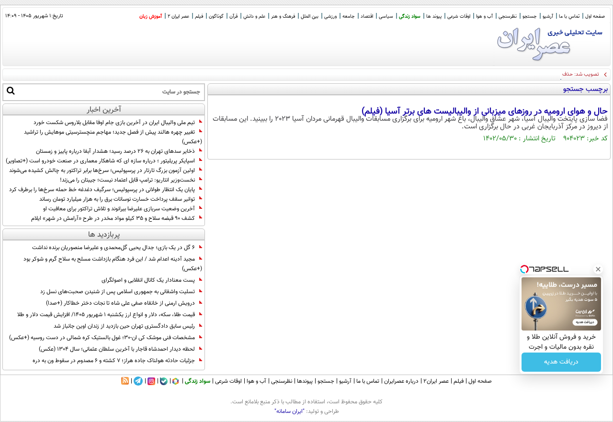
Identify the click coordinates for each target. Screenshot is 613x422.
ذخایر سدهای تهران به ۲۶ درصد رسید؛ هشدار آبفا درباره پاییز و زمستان (115, 151)
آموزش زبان (150, 16)
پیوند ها (434, 16)
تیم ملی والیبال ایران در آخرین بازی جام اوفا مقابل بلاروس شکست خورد (114, 122)
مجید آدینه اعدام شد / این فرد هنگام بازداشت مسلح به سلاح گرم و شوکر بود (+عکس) (112, 264)
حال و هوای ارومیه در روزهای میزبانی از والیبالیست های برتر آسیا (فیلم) (485, 111)
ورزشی (330, 16)
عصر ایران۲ (436, 381)
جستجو (529, 16)
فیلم (199, 16)
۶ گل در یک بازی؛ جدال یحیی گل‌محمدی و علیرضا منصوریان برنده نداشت (113, 247)
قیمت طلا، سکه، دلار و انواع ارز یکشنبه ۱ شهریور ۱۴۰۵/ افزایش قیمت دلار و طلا (106, 314)
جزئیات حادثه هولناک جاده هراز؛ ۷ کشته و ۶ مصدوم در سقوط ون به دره (114, 360)
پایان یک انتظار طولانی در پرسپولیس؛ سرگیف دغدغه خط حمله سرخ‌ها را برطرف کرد (102, 189)
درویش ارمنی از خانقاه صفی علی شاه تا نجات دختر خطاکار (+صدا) (120, 303)
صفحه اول (595, 16)
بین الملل (309, 16)
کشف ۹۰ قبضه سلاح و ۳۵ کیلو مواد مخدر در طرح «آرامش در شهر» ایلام (113, 218)
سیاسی (386, 16)
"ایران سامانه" (289, 411)
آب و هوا (484, 16)
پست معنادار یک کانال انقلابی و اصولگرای (148, 280)
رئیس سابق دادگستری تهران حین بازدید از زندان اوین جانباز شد (124, 326)
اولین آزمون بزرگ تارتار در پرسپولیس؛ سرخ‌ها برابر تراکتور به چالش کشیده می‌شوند (102, 170)
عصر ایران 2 (178, 16)
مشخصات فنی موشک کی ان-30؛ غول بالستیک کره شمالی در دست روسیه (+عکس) (102, 337)
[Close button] (598, 269)
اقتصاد (367, 16)
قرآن (233, 16)
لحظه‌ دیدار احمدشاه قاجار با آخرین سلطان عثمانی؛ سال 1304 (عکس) (117, 349)
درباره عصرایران (401, 381)
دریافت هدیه (561, 362)
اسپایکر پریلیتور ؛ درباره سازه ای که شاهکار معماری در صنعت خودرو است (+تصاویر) (100, 161)
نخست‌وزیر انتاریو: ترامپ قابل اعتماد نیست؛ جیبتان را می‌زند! (127, 180)
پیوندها (305, 381)
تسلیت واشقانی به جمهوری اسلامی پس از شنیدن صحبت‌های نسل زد (117, 291)
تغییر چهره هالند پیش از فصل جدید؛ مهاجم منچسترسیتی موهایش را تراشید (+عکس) (113, 137)
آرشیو (548, 16)
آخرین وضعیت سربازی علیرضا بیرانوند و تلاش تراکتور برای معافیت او (119, 209)
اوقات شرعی (458, 16)
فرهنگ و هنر (283, 16)
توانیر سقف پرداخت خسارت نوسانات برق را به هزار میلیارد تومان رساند (117, 199)
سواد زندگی (409, 16)
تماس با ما (569, 16)
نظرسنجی (508, 16)
